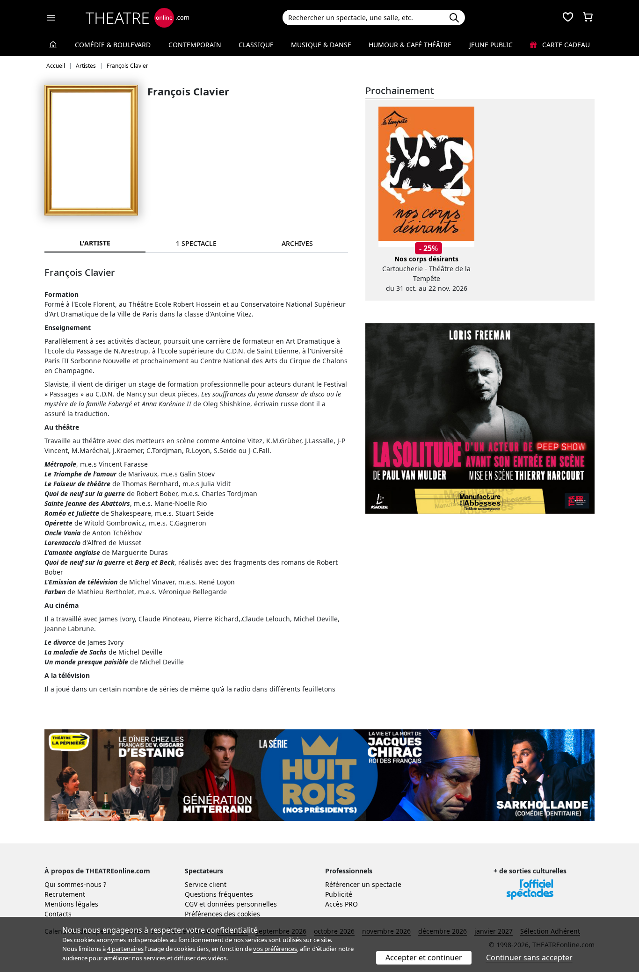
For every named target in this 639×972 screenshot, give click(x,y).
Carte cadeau (565, 44)
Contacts (58, 913)
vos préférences (275, 948)
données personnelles (242, 904)
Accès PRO (341, 904)
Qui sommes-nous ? (75, 884)
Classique (256, 44)
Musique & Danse (321, 44)
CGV (191, 904)
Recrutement (64, 894)
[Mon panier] (588, 18)
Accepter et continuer (423, 957)
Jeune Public (491, 44)
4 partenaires (125, 948)
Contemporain (194, 44)
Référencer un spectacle (363, 884)
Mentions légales (71, 904)
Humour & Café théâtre (410, 44)
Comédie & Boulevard (113, 44)
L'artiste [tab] (95, 242)
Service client (205, 884)
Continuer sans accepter (529, 957)
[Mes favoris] (568, 18)
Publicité (338, 894)
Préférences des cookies (222, 913)
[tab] (196, 243)
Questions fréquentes (219, 894)
